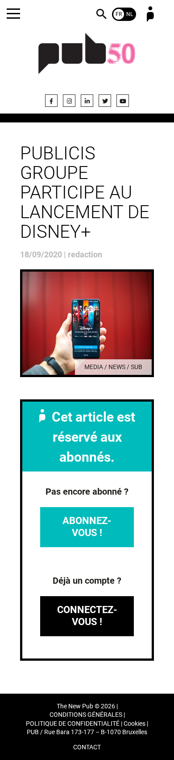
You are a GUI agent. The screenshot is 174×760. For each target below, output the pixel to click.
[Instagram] (69, 100)
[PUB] (87, 58)
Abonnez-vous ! (87, 526)
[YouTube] (122, 100)
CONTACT (87, 747)
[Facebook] (51, 100)
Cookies (134, 723)
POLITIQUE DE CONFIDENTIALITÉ (73, 723)
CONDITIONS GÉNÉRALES (86, 714)
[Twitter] (105, 100)
